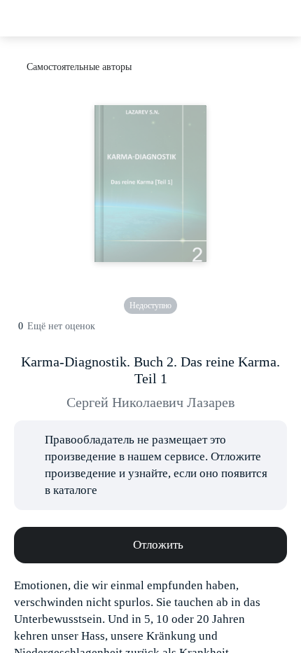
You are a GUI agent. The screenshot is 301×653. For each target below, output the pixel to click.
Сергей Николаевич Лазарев (150, 402)
